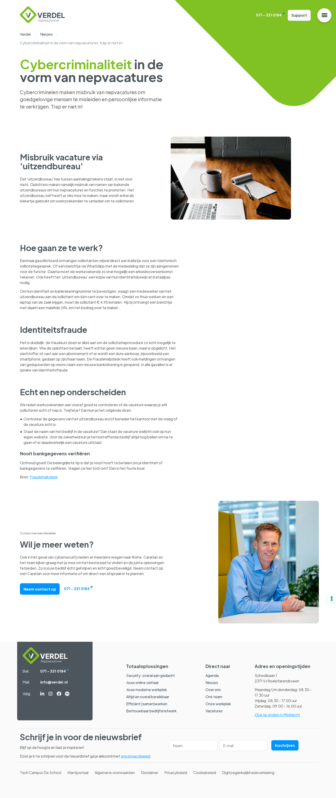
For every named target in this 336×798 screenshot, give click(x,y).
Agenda (212, 675)
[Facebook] (59, 694)
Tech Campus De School (40, 772)
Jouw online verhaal (142, 682)
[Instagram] (50, 694)
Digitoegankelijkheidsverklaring (248, 772)
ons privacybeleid (135, 756)
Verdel (25, 34)
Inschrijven (285, 745)
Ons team (213, 696)
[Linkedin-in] (42, 694)
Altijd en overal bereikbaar (147, 696)
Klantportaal (77, 772)
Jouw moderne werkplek (146, 689)
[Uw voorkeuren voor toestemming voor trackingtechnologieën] (331, 598)
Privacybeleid (175, 772)
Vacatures (214, 710)
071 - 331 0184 (269, 15)
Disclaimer (149, 772)
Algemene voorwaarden (115, 772)
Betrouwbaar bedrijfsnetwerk (151, 710)
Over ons (213, 689)
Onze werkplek (218, 703)
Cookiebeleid (204, 772)
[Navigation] (324, 15)
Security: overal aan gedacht (150, 675)
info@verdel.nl (54, 682)
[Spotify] (67, 694)
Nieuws (46, 34)
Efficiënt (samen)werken (146, 703)
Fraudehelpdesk (44, 477)
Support (299, 15)
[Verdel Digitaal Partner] (42, 21)
